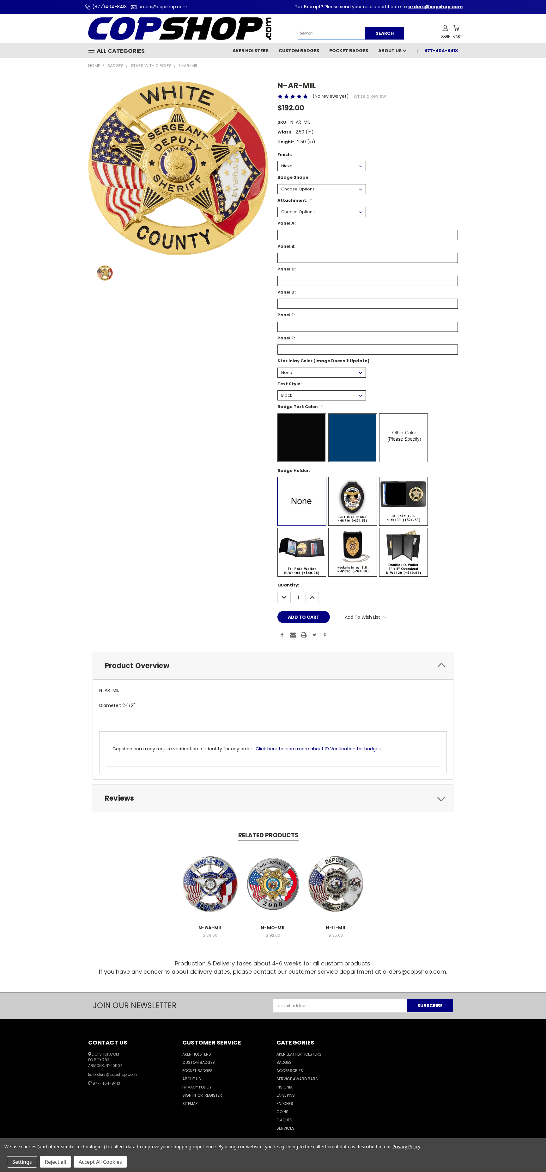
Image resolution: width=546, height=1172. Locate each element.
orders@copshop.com (162, 6)
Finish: (284, 155)
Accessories (289, 1070)
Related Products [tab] (268, 835)
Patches (284, 1103)
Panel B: (286, 246)
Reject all (55, 1161)
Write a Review (370, 96)
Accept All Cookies (100, 1161)
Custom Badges (299, 50)
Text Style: (289, 384)
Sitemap (189, 1103)
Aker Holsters (251, 50)
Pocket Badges (348, 50)
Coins (282, 1111)
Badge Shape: (293, 177)
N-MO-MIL (273, 928)
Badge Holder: (293, 471)
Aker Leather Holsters (298, 1054)
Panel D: (286, 292)
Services (285, 1128)
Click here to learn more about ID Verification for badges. (319, 749)
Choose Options (210, 883)
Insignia (284, 1087)
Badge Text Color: (300, 407)
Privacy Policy (197, 1087)
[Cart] (456, 28)
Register (213, 1095)
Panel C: (286, 269)
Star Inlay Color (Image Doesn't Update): (324, 361)
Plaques (284, 1120)
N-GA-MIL (210, 928)
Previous (529, 1152)
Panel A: (286, 223)
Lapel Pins (285, 1095)
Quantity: (288, 585)
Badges (284, 1062)
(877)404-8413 (109, 6)
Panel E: (286, 315)
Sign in (189, 1095)
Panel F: (286, 338)
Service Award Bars (297, 1079)
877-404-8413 (106, 1083)
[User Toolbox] (445, 28)
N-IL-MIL (336, 928)
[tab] (273, 665)
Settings (22, 1161)
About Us (390, 50)
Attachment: (294, 200)
